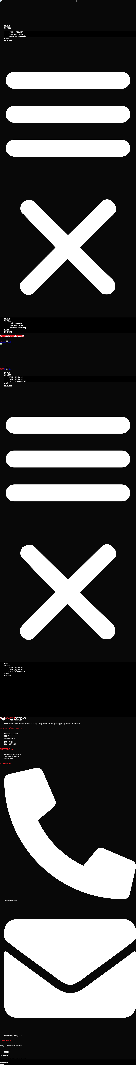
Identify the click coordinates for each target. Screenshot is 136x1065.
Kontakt (8, 41)
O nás (6, 38)
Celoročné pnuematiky (17, 36)
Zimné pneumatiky (15, 379)
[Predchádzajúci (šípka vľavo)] (1, 1064)
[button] (68, 180)
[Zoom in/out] (1, 1062)
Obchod (7, 28)
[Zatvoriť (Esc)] (7, 1062)
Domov (7, 26)
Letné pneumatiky (15, 377)
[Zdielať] (5, 1062)
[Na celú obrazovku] (3, 1062)
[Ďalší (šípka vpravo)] (3, 1064)
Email (2, 1052)
